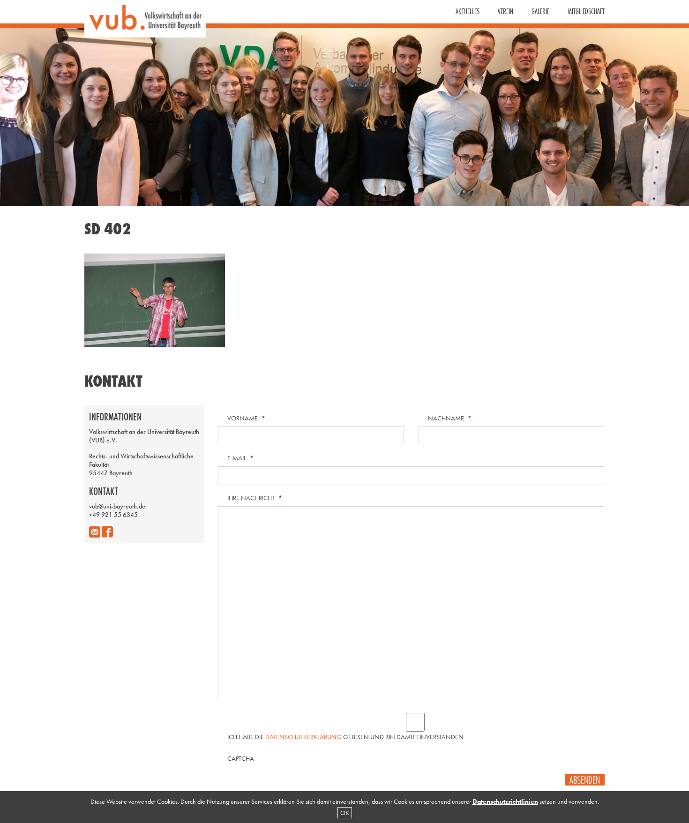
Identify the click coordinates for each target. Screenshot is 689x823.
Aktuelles (467, 11)
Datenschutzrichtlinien (505, 801)
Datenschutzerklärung (303, 737)
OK (344, 812)
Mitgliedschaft (586, 11)
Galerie (540, 11)
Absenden (584, 780)
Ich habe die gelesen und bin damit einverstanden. (346, 737)
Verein (505, 11)
